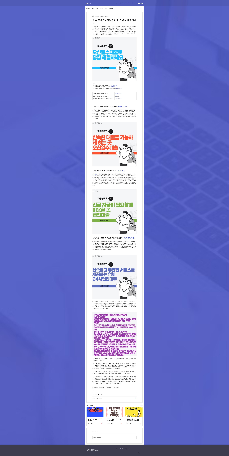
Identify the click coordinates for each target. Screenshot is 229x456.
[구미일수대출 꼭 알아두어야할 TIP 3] (95, 412)
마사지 (101, 8)
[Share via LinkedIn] (98, 394)
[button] (141, 8)
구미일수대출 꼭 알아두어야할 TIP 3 (94, 419)
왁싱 (106, 8)
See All (141, 404)
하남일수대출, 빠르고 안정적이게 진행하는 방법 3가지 (133, 419)
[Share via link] (101, 394)
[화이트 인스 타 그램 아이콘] (139, 453)
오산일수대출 (115, 387)
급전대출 (109, 387)
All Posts (88, 8)
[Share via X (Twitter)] (95, 394)
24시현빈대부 (102, 387)
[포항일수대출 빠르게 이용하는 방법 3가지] (114, 412)
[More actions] (136, 16)
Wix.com (97, 450)
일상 (93, 8)
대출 (97, 8)
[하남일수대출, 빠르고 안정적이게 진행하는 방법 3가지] (133, 412)
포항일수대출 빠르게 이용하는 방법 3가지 (114, 419)
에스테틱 (111, 8)
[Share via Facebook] (93, 394)
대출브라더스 (95, 387)
